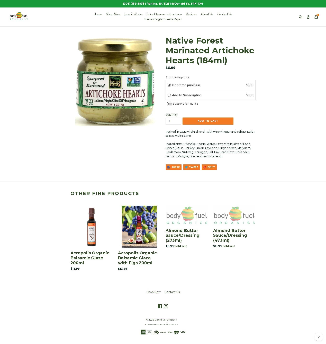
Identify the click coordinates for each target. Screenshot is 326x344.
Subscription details (185, 103)
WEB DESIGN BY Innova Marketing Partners (161, 324)
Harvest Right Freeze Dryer (163, 19)
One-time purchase (186, 85)
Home (98, 14)
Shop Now (113, 14)
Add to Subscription (187, 95)
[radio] (169, 85)
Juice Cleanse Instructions (164, 14)
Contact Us (224, 14)
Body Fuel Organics (166, 319)
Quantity (172, 114)
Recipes (191, 14)
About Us (207, 14)
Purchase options (177, 77)
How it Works (133, 14)
